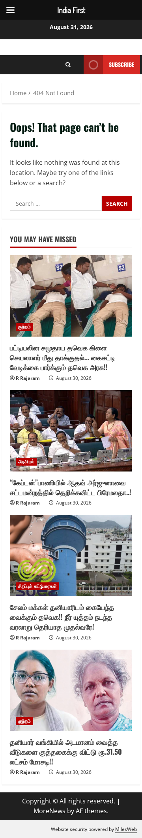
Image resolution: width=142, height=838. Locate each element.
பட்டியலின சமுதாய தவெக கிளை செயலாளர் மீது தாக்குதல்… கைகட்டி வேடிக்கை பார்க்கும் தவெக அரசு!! (62, 357)
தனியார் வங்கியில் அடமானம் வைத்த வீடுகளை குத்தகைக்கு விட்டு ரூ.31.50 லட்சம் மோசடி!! (66, 751)
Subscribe (121, 64)
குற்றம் (24, 326)
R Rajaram (28, 378)
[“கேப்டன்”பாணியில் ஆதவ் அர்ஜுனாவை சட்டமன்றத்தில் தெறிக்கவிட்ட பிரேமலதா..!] (71, 430)
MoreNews (49, 811)
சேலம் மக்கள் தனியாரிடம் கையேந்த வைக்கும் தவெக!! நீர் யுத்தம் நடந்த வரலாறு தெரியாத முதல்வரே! (62, 617)
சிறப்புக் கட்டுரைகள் (37, 586)
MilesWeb (126, 829)
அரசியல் (26, 461)
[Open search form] (68, 64)
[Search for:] (56, 203)
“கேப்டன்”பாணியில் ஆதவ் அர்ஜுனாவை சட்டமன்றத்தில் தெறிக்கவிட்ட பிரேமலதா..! (70, 487)
